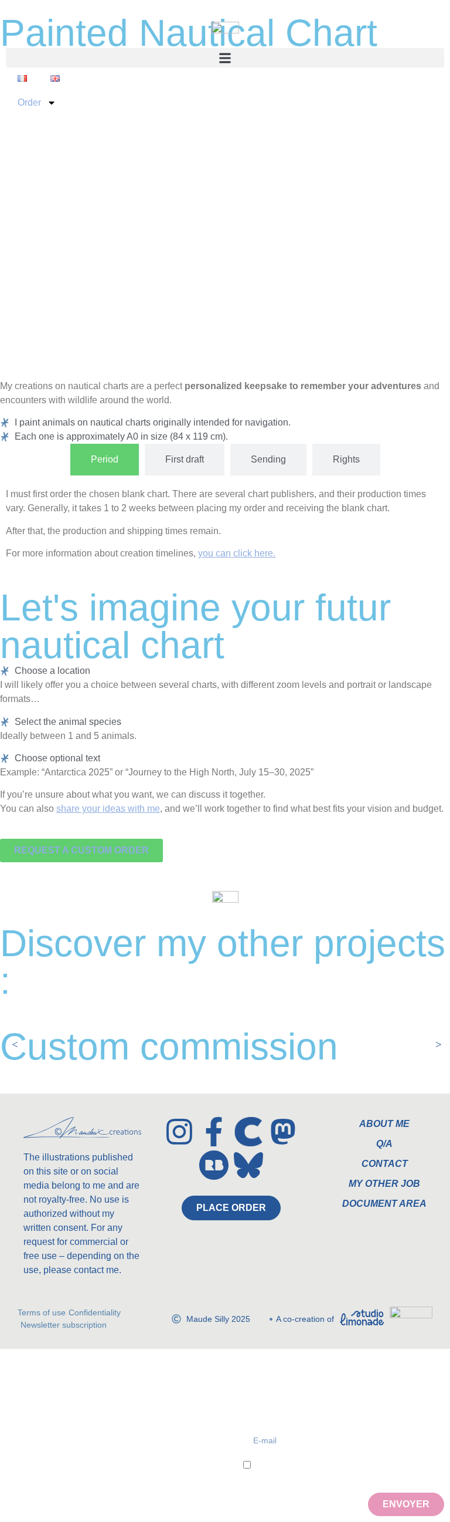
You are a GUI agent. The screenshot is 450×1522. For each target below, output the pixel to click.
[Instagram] (179, 1131)
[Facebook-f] (214, 1131)
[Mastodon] (283, 1131)
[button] (225, 58)
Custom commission (169, 1046)
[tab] (104, 459)
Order (29, 102)
